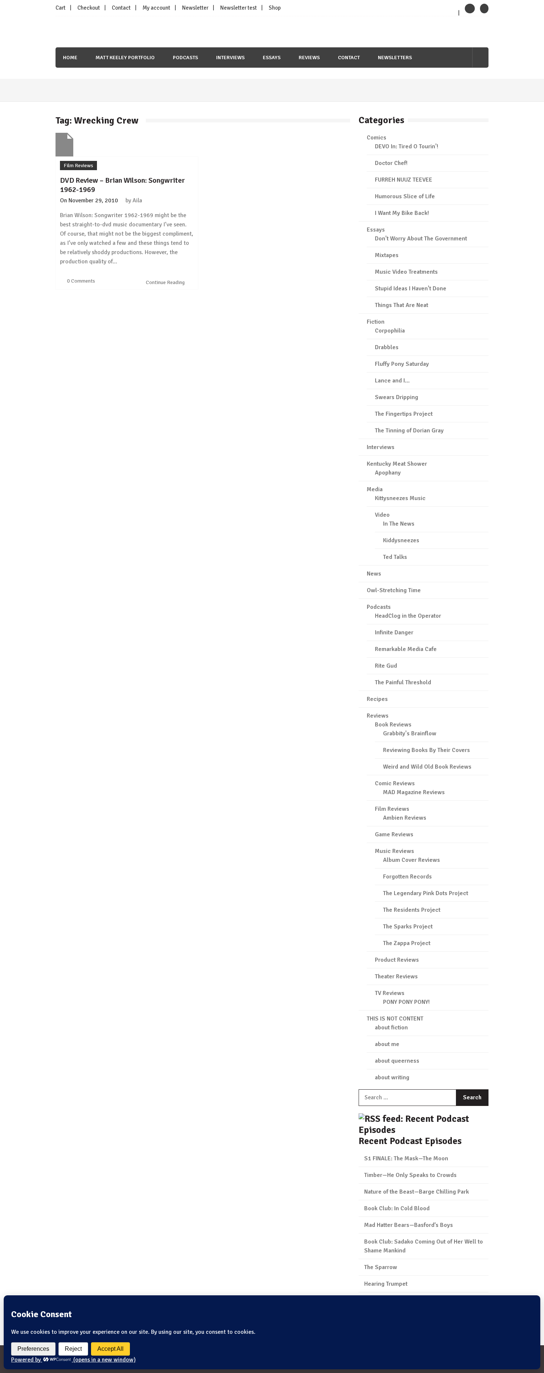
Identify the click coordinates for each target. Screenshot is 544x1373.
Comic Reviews (395, 783)
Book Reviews (393, 724)
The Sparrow (380, 1267)
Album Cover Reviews (411, 860)
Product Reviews (397, 960)
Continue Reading (166, 282)
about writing (392, 1077)
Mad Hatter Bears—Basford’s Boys (408, 1225)
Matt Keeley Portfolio (125, 57)
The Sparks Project (408, 926)
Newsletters (395, 57)
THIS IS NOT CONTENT (395, 1018)
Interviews (230, 57)
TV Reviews (389, 993)
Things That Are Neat (401, 305)
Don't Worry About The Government (421, 238)
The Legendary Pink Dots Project (425, 893)
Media (375, 489)
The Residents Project (411, 910)
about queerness (397, 1061)
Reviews (309, 57)
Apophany (388, 472)
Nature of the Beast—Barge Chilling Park (416, 1191)
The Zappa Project (406, 943)
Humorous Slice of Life (405, 196)
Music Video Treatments (406, 272)
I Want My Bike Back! (402, 213)
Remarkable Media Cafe (406, 649)
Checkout (88, 7)
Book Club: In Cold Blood (397, 1208)
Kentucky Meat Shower (397, 464)
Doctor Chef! (391, 163)
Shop (275, 7)
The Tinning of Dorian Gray (409, 430)
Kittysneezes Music (400, 498)
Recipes (377, 699)
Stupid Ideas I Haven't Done (410, 288)
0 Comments (81, 281)
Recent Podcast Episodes (410, 1141)
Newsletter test (238, 7)
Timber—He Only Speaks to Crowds (410, 1175)
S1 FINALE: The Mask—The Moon (406, 1158)
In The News (398, 523)
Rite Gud (386, 665)
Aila (137, 200)
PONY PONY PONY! (406, 1002)
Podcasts (185, 57)
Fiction (376, 321)
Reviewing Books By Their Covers (426, 750)
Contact (121, 7)
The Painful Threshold (403, 682)
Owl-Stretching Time (394, 590)
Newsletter (195, 7)
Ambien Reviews (404, 818)
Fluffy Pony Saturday (402, 364)
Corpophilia (390, 330)
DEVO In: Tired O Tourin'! (406, 146)
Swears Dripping (396, 397)
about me (387, 1044)
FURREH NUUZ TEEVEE (403, 179)
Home (70, 57)
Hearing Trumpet (385, 1284)
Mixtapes (387, 255)
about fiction (391, 1027)
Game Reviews (394, 834)
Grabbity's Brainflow (409, 733)
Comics (376, 137)
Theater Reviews (396, 976)
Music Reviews (394, 851)
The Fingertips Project (404, 414)
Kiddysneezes (401, 540)
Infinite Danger (394, 632)
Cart (61, 7)
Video (382, 515)
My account (156, 7)
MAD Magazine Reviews (414, 792)
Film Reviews (78, 165)
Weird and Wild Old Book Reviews (427, 766)
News (374, 573)
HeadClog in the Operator (408, 616)
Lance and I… (392, 380)
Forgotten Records (407, 876)
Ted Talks (395, 557)
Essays (272, 57)
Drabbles (387, 347)
